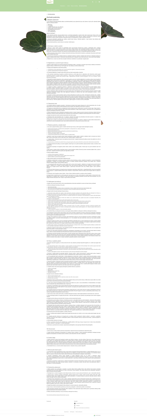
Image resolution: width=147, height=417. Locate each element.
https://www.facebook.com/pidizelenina (82, 407)
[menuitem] (63, 6)
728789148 (78, 405)
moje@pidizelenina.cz (79, 403)
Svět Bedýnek (72, 411)
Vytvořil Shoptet (97, 415)
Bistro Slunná (66, 411)
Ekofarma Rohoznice (79, 411)
